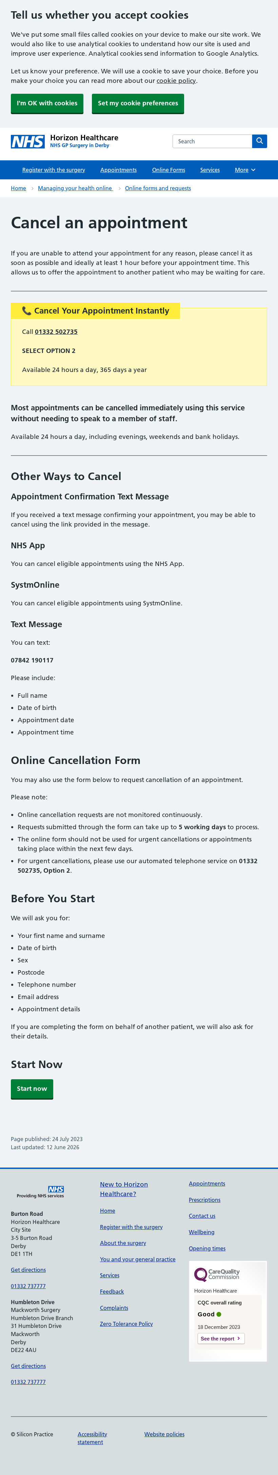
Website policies (164, 1434)
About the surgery (123, 1243)
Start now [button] (32, 1088)
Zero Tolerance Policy (126, 1323)
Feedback (112, 1291)
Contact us (202, 1215)
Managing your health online (75, 188)
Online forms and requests (158, 188)
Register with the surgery (53, 169)
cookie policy (176, 81)
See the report (217, 1338)
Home (18, 188)
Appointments (118, 169)
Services (210, 169)
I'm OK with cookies (47, 103)
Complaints (114, 1307)
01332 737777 (28, 1286)
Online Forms (168, 169)
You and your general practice (138, 1259)
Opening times (207, 1248)
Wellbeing (202, 1232)
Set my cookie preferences (138, 103)
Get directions (28, 1269)
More (244, 169)
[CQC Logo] (217, 1280)
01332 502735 (56, 332)
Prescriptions (204, 1199)
